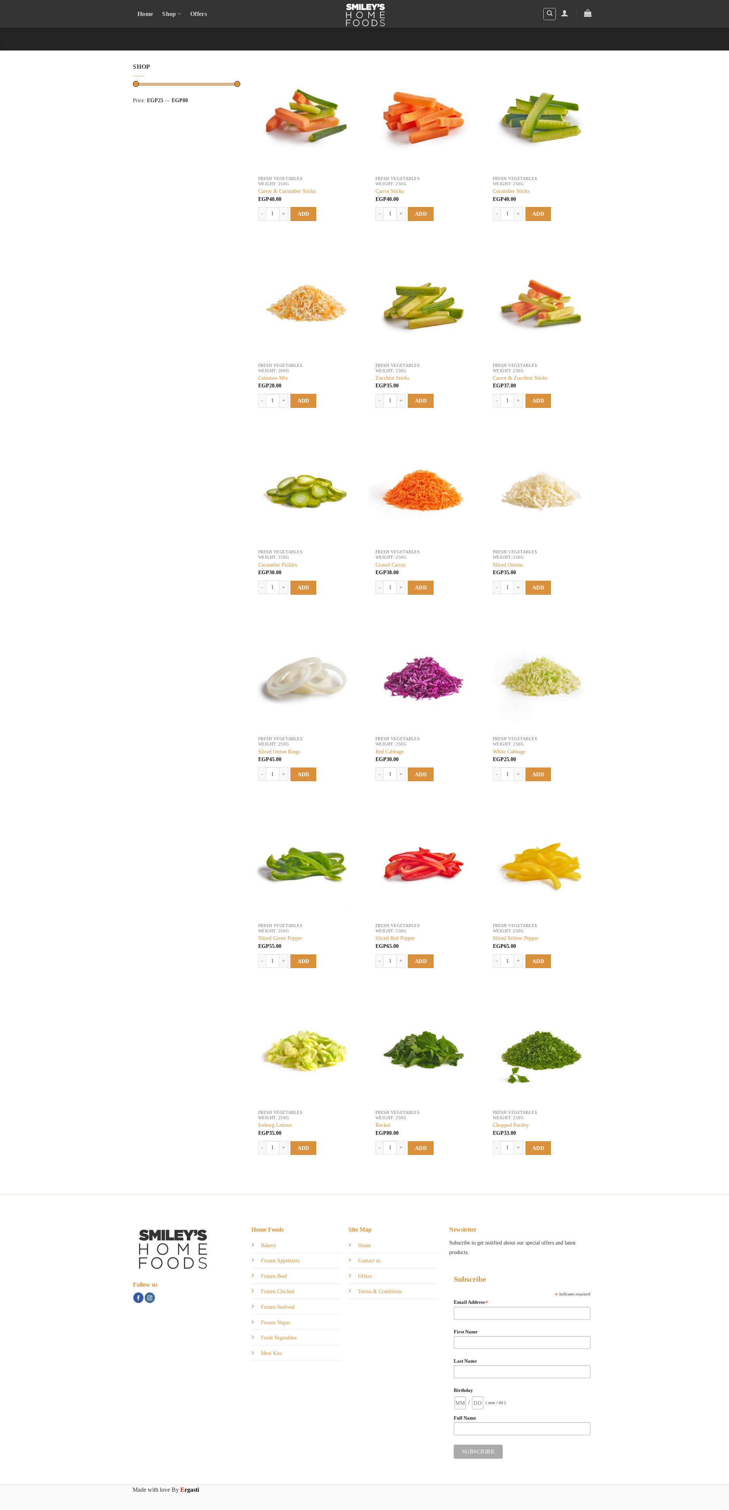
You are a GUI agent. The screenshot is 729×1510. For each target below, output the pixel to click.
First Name (466, 1332)
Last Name (465, 1361)
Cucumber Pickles (277, 565)
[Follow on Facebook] (138, 1297)
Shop (169, 14)
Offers (198, 14)
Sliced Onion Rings (279, 752)
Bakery (268, 1245)
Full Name (465, 1418)
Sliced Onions (508, 565)
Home (145, 14)
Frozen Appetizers (280, 1260)
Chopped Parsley (511, 1125)
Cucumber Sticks (511, 191)
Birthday (463, 1390)
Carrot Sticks (390, 191)
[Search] (549, 14)
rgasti (189, 1489)
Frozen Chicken (278, 1291)
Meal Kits (271, 1353)
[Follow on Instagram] (150, 1297)
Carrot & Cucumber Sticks (287, 191)
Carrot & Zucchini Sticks (520, 378)
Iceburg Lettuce (275, 1125)
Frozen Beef (274, 1276)
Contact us (369, 1260)
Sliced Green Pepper (280, 938)
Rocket (383, 1125)
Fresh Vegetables (279, 1338)
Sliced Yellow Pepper (516, 938)
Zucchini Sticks (392, 378)
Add (303, 214)
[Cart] (587, 12)
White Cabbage (509, 752)
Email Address (471, 1302)
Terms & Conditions (380, 1291)
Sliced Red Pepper (395, 938)
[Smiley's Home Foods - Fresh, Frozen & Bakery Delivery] (364, 14)
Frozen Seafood (278, 1307)
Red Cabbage (390, 752)
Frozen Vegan (275, 1322)
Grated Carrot (390, 565)
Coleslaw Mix (273, 378)
